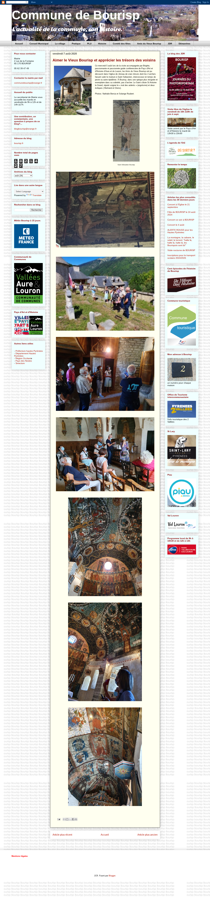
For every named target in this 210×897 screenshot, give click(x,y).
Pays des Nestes (24, 361)
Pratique (76, 43)
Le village (60, 43)
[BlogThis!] (67, 819)
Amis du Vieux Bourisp (149, 43)
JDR (170, 43)
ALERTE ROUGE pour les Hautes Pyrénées (180, 231)
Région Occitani (23, 358)
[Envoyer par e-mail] (64, 819)
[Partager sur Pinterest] (75, 819)
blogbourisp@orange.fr (25, 129)
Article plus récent (62, 834)
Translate (37, 195)
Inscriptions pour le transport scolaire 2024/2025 (181, 256)
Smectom (20, 363)
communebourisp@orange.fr (28, 83)
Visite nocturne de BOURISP (181, 250)
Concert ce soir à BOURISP (180, 220)
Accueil (19, 43)
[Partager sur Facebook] (73, 819)
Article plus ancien (147, 834)
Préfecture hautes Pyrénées (29, 351)
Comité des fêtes (122, 43)
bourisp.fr (18, 143)
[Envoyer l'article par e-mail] (59, 819)
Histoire (102, 43)
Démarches (184, 43)
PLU (89, 43)
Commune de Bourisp (76, 15)
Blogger (112, 876)
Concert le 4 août (175, 225)
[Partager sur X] (70, 819)
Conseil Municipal (39, 43)
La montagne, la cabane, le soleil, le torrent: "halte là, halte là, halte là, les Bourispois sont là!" (180, 241)
